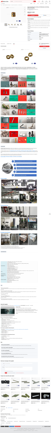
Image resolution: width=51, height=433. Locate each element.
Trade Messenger (11, 426)
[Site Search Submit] (35, 1)
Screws (13, 329)
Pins (13, 410)
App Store (2, 426)
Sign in (49, 1)
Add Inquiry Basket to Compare (13, 27)
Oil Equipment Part (35, 421)
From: (4, 363)
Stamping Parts (26, 329)
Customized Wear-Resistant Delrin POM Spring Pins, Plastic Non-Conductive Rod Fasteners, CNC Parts (35, 402)
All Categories (3, 3)
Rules (49, 3)
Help (37, 3)
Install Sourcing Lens (18, 426)
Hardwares (10, 329)
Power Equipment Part (28, 421)
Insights (40, 428)
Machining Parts (7, 329)
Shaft (1, 411)
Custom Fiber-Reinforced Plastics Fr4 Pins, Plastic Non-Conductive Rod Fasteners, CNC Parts (5, 402)
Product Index (37, 428)
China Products (14, 428)
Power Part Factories (3, 421)
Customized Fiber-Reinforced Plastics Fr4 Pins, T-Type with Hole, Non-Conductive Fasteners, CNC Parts (15, 388)
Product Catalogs (10, 407)
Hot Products (11, 428)
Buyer (34, 3)
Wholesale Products (25, 428)
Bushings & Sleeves (40, 410)
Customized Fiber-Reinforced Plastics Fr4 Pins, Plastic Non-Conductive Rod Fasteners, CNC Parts (25, 402)
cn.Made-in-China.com (32, 429)
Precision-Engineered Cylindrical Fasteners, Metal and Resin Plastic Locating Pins (45, 388)
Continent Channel (33, 428)
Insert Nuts (17, 329)
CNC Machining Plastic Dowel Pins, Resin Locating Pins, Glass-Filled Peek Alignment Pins (35, 388)
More (1, 424)
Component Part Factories (22, 421)
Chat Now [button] (45, 15)
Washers (2, 410)
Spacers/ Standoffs (28, 410)
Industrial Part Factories (9, 421)
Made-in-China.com (22, 429)
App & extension (42, 3)
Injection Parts (22, 329)
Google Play (6, 426)
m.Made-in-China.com (27, 429)
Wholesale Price (29, 428)
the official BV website (16, 305)
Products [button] (12, 1)
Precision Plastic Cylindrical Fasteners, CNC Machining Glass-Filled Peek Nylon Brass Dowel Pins (25, 388)
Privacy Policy (36, 430)
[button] (32, 1)
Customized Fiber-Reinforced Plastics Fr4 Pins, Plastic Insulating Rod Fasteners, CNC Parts (15, 402)
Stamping (27, 411)
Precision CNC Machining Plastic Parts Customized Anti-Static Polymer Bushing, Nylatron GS (5, 388)
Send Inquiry (33, 15)
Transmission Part (16, 421)
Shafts (15, 329)
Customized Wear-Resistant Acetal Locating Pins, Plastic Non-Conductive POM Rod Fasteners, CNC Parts (45, 402)
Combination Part (47, 421)
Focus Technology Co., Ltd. (20, 430)
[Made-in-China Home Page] (4, 1)
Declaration (33, 430)
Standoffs (20, 329)
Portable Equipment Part (41, 421)
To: (4, 365)
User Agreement (29, 430)
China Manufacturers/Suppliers (20, 428)
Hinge (13, 411)
